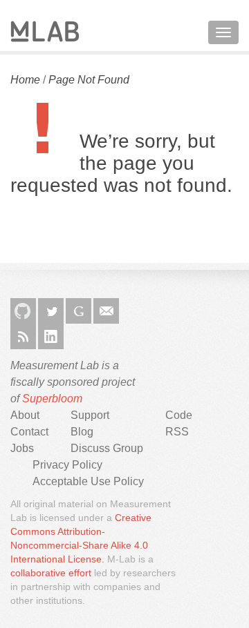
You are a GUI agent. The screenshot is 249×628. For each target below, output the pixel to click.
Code (178, 415)
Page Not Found (88, 80)
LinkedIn (51, 336)
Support (90, 415)
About (24, 415)
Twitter (51, 311)
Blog (82, 432)
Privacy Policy (67, 465)
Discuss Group (107, 448)
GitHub (23, 311)
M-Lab (45, 31)
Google (78, 311)
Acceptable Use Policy (88, 481)
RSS (23, 336)
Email (106, 311)
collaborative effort (50, 572)
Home (25, 80)
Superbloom (52, 398)
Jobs (22, 448)
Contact (29, 432)
